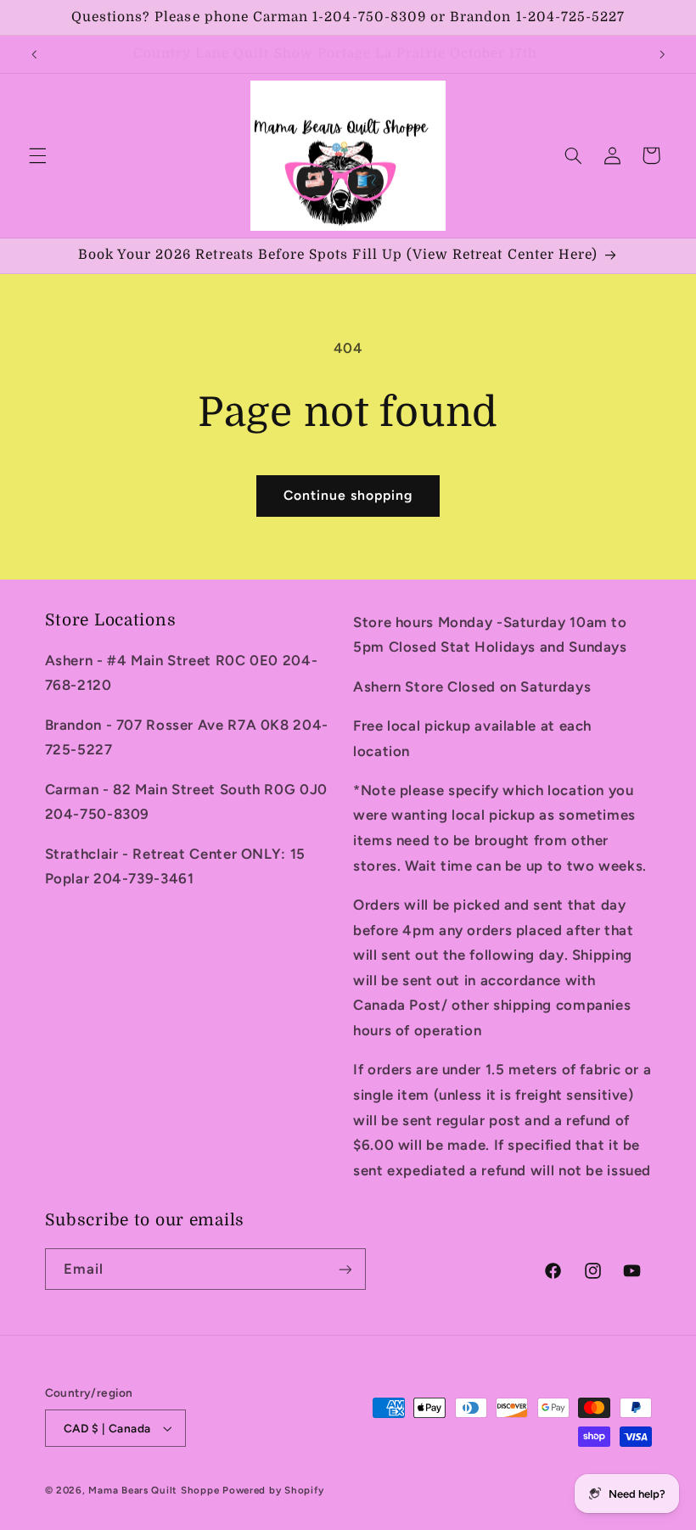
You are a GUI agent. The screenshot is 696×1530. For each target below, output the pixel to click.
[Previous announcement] (34, 54)
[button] (37, 155)
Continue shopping (348, 495)
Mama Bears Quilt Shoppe (153, 1490)
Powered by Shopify (272, 1490)
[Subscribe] (344, 1269)
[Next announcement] (662, 54)
